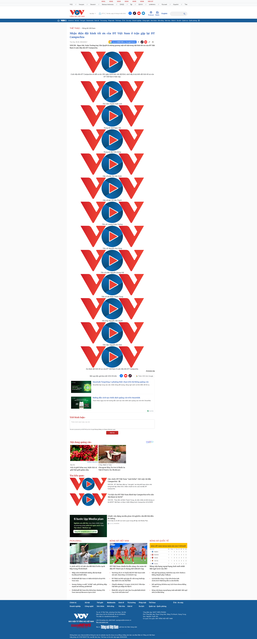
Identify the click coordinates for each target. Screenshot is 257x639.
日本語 (122, 4)
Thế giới (82, 20)
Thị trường (103, 20)
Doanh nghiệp (136, 20)
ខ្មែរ (131, 4)
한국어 (141, 4)
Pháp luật (111, 20)
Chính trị (71, 20)
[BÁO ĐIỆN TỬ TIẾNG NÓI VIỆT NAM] (77, 13)
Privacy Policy (98, 429)
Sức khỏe (154, 20)
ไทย (186, 4)
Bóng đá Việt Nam (88, 28)
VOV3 (119, 1)
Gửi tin (112, 432)
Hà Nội (92, 13)
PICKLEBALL (76, 541)
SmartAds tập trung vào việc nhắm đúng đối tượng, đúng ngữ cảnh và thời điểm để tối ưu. (121, 385)
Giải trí (173, 20)
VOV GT (150, 1)
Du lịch (179, 20)
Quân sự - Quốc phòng (189, 20)
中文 (71, 4)
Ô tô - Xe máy (126, 20)
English (164, 13)
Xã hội (77, 20)
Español (175, 4)
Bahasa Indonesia (107, 4)
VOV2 (111, 1)
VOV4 (126, 1)
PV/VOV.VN (150, 371)
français (81, 4)
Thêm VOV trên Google (145, 376)
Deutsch (93, 4)
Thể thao (118, 20)
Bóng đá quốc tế (159, 541)
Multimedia (89, 20)
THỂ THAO (75, 28)
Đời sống (161, 20)
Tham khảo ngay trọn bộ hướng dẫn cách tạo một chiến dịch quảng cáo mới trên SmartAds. (122, 400)
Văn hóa (167, 20)
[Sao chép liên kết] (149, 41)
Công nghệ (145, 20)
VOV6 (142, 1)
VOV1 (103, 1)
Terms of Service (108, 429)
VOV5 (134, 1)
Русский (164, 4)
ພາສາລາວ (152, 4)
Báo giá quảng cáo (102, 622)
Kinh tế (97, 20)
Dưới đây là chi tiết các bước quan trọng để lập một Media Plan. (128, 520)
